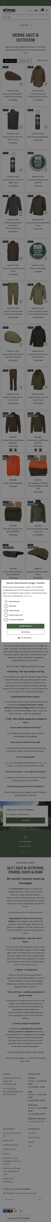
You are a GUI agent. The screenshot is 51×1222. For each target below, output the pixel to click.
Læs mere (28, 596)
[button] (25, 637)
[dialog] (25, 611)
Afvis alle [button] (25, 632)
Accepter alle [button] (25, 626)
